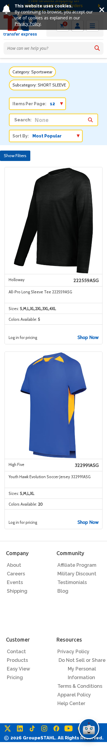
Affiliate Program (76, 565)
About (14, 565)
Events (15, 582)
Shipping (17, 591)
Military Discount (76, 574)
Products (17, 660)
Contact (16, 651)
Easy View (18, 669)
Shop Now (88, 337)
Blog (62, 591)
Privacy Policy (28, 24)
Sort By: (20, 136)
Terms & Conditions (79, 686)
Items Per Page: (29, 104)
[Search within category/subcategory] (90, 118)
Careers (16, 574)
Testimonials (72, 582)
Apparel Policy (74, 695)
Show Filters (15, 155)
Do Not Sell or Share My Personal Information (82, 668)
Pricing (15, 677)
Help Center (71, 703)
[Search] (97, 48)
